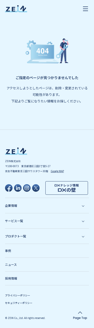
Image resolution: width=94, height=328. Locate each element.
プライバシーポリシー (17, 295)
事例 (8, 250)
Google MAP (57, 171)
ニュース (11, 264)
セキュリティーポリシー (18, 303)
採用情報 (11, 278)
